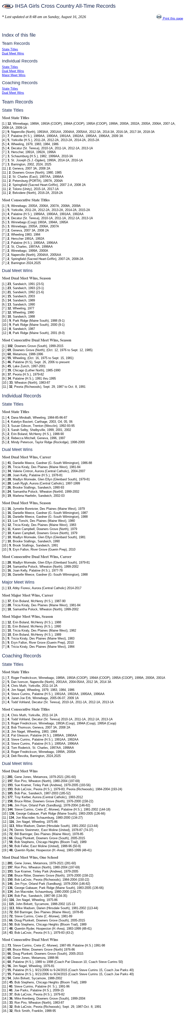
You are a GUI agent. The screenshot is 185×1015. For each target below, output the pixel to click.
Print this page (172, 18)
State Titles (10, 49)
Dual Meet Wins (13, 53)
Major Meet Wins (14, 75)
